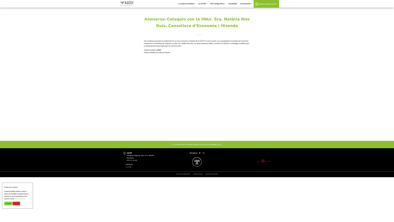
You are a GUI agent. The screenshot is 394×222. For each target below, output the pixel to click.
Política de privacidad (183, 174)
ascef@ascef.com (215, 144)
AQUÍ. (159, 50)
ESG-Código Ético (217, 4)
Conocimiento (245, 4)
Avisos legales (197, 174)
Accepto (8, 203)
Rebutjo (16, 203)
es (127, 167)
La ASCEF (202, 4)
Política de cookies (212, 174)
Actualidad (232, 4)
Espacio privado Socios (267, 4)
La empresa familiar (186, 4)
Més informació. (20, 199)
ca (130, 167)
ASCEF (126, 3)
